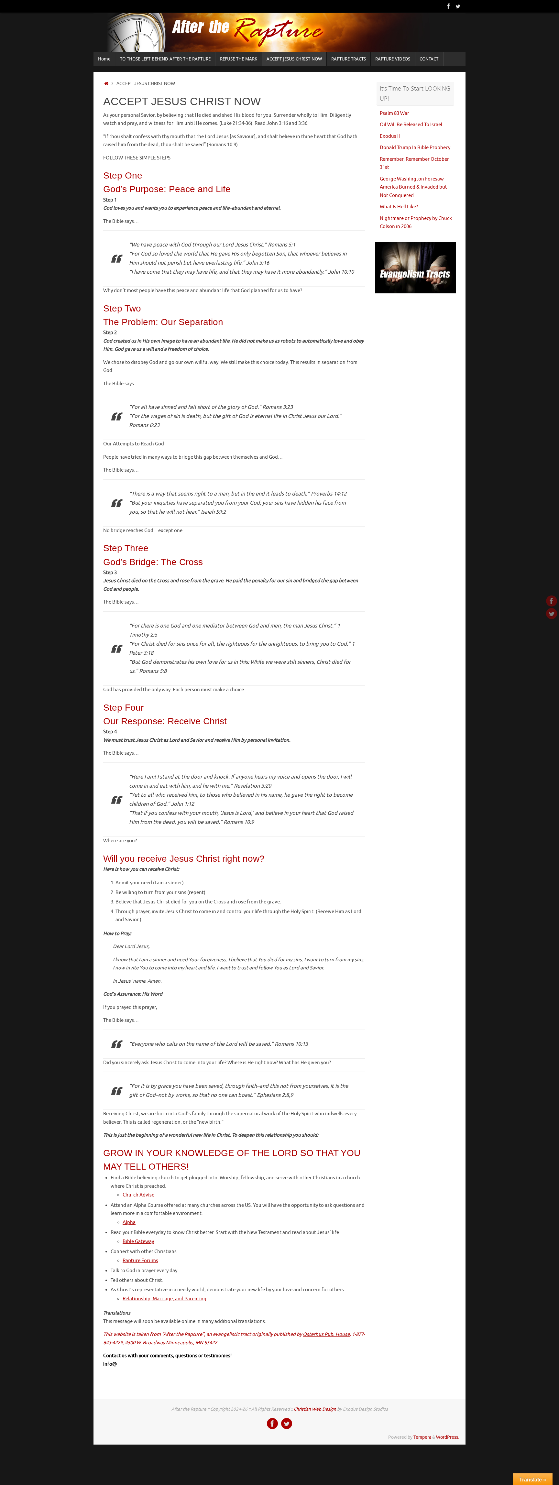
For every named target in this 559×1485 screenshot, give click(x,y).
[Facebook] (448, 6)
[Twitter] (457, 6)
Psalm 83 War (394, 113)
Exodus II (390, 136)
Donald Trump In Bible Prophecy (415, 148)
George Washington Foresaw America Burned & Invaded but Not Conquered (413, 187)
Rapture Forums (140, 1261)
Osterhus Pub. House (326, 1334)
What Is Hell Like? (399, 207)
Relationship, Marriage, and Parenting (164, 1299)
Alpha (129, 1222)
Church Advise (138, 1195)
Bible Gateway (138, 1242)
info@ (110, 1364)
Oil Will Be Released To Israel (411, 125)
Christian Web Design (315, 1409)
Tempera (422, 1437)
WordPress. (447, 1437)
